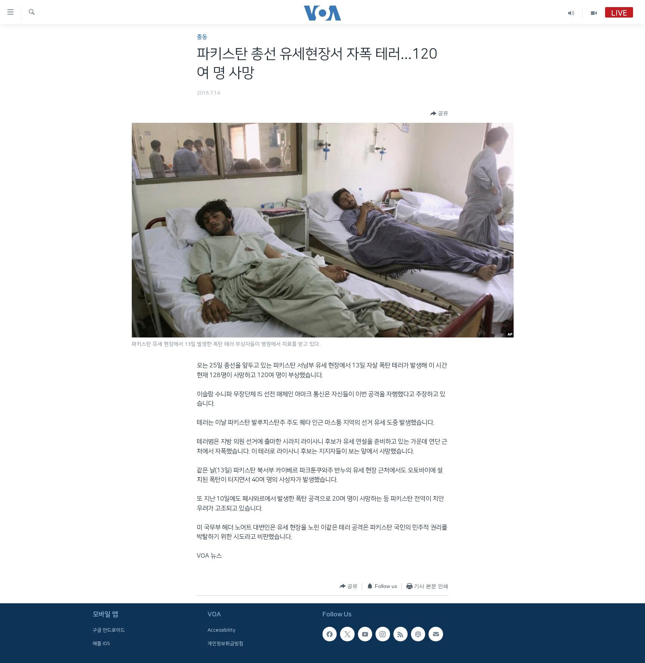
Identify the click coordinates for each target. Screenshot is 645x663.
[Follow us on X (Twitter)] (347, 634)
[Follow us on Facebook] (329, 634)
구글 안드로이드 (109, 630)
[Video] (594, 13)
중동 (202, 37)
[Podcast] (418, 634)
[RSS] (400, 634)
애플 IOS (101, 643)
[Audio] (571, 13)
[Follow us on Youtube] (365, 634)
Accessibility (222, 630)
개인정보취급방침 (225, 643)
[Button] (439, 113)
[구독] (436, 634)
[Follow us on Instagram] (383, 634)
